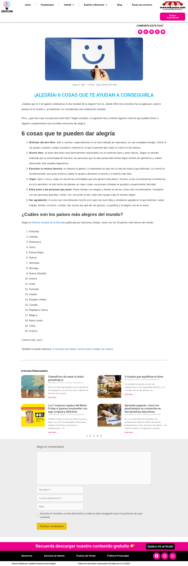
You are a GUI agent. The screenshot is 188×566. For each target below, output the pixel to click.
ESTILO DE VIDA (109, 85)
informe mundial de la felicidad (48, 222)
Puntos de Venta (85, 555)
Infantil (67, 5)
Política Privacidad (118, 555)
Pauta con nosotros (142, 5)
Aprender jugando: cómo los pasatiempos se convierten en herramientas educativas (143, 408)
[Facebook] (156, 556)
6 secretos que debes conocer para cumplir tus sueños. (83, 349)
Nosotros (26, 555)
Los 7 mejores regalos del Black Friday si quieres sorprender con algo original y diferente (67, 408)
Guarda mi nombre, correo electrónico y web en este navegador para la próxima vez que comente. (91, 515)
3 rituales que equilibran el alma (144, 376)
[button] (140, 31)
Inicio (28, 5)
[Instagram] (164, 556)
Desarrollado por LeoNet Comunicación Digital (34, 563)
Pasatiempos (47, 5)
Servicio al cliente (54, 555)
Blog (119, 5)
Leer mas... (52, 397)
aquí (39, 340)
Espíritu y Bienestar (94, 5)
